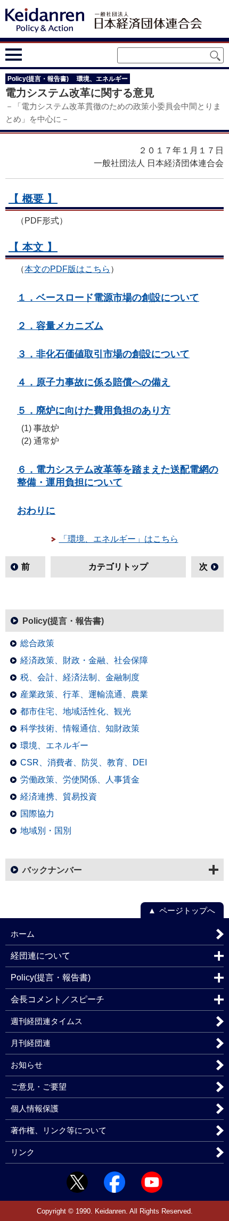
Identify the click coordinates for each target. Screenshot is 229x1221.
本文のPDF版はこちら (67, 269)
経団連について (40, 955)
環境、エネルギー (54, 745)
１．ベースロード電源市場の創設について (108, 297)
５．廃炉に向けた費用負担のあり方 (93, 410)
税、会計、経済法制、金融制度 (80, 677)
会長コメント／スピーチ (57, 999)
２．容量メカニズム (60, 325)
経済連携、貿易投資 (58, 796)
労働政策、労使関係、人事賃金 (80, 779)
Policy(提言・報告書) (63, 620)
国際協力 (37, 813)
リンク (23, 1152)
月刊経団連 (31, 1042)
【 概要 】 (33, 198)
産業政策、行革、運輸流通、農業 (84, 694)
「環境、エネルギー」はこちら (118, 538)
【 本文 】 (33, 247)
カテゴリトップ (118, 566)
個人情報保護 (35, 1108)
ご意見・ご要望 (39, 1086)
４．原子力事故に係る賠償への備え (93, 381)
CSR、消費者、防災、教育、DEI (83, 762)
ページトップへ (187, 910)
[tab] (33, 54)
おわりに (36, 510)
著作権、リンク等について (59, 1130)
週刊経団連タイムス (47, 1021)
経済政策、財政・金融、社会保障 (84, 660)
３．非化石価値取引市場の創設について (103, 353)
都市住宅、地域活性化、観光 (75, 711)
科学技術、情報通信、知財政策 (80, 728)
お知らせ (27, 1064)
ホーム (23, 933)
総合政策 (37, 643)
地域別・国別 (45, 830)
